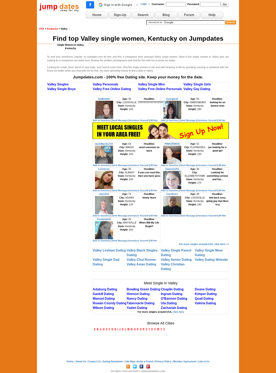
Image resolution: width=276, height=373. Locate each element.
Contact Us (94, 361)
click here (178, 312)
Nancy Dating (137, 298)
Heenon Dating (138, 294)
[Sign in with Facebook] (90, 4)
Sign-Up (120, 15)
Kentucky (52, 28)
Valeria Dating (205, 303)
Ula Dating (169, 303)
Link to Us (204, 361)
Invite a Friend (145, 361)
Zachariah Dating (174, 308)
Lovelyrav (104, 169)
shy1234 (104, 194)
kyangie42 (172, 99)
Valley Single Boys (61, 89)
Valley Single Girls (197, 84)
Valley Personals (105, 84)
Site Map (130, 361)
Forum (189, 15)
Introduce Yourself (139, 120)
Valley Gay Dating (196, 89)
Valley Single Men (151, 84)
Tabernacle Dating (141, 303)
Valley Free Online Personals (160, 89)
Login (144, 4)
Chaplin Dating (172, 289)
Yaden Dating (137, 308)
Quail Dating (204, 298)
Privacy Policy (163, 361)
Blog (166, 15)
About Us (81, 361)
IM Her (222, 120)
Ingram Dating (171, 294)
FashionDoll (104, 219)
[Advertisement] (70, 157)
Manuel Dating (104, 298)
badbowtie (104, 99)
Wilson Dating (103, 308)
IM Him (154, 120)
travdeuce (172, 194)
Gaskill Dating (103, 294)
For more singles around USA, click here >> (204, 244)
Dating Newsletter (113, 361)
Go (225, 4)
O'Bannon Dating (174, 298)
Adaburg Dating (105, 289)
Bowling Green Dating (143, 289)
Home (96, 15)
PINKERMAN (172, 143)
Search (143, 15)
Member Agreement (185, 361)
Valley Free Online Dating (112, 89)
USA (41, 28)
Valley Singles (58, 84)
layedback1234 (104, 143)
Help (212, 15)
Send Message (119, 120)
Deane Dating (205, 289)
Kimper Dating (206, 294)
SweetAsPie (172, 169)
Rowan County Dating (109, 303)
